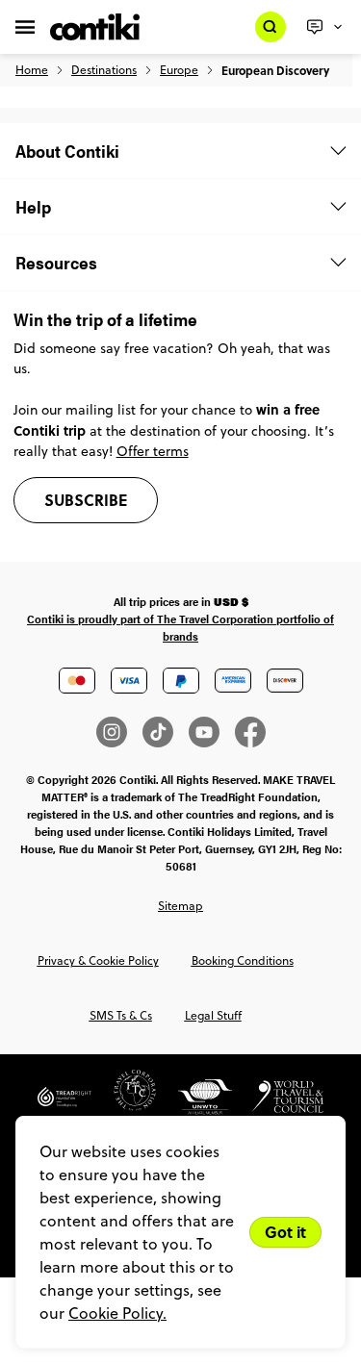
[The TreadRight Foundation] (64, 1104)
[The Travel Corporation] (125, 1104)
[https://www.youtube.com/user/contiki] (212, 732)
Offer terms (152, 451)
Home (31, 70)
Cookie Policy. (117, 1313)
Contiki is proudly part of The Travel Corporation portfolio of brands (180, 627)
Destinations (104, 70)
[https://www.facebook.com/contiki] (250, 732)
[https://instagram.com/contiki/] (119, 732)
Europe (179, 70)
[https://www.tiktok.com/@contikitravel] (165, 732)
